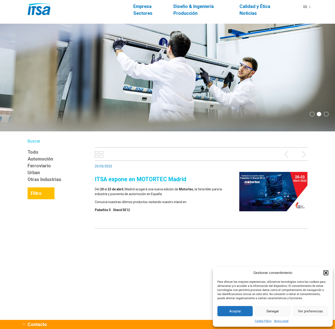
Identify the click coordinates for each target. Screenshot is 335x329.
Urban (34, 172)
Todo (33, 152)
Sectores (142, 13)
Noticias (248, 13)
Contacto (37, 324)
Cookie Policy (263, 321)
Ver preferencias (310, 311)
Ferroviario (39, 165)
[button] (326, 272)
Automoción (40, 159)
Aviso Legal (281, 321)
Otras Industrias (44, 179)
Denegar (273, 311)
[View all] (99, 154)
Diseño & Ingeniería (193, 6)
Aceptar (235, 311)
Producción (185, 13)
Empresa (142, 6)
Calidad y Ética (255, 6)
